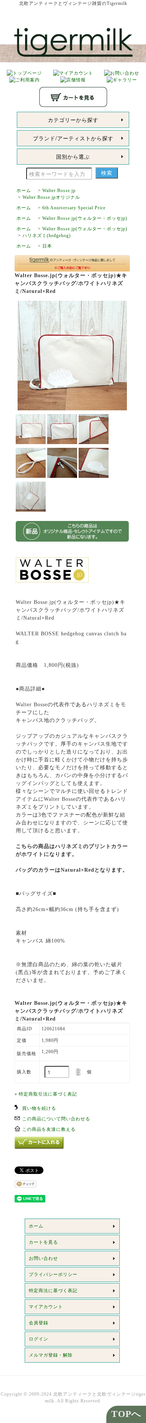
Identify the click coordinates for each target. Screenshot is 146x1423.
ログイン (38, 1339)
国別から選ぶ (73, 156)
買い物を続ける (39, 1108)
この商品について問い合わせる (56, 1118)
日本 (47, 246)
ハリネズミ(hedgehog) (46, 235)
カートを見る (43, 1242)
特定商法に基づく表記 (53, 1290)
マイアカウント (46, 1306)
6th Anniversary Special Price (74, 207)
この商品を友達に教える (49, 1129)
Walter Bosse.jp (59, 190)
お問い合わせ (43, 1258)
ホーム (23, 190)
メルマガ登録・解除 (51, 1355)
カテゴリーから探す (73, 119)
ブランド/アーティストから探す (73, 138)
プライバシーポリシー (53, 1274)
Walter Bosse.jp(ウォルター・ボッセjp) (84, 218)
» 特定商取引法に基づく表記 (46, 1094)
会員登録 (38, 1322)
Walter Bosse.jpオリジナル (51, 197)
